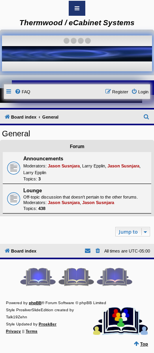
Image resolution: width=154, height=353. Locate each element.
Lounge (32, 190)
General (16, 133)
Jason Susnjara (64, 165)
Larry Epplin (93, 165)
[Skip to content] (77, 8)
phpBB (35, 303)
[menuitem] (22, 92)
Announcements (43, 159)
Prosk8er (47, 324)
